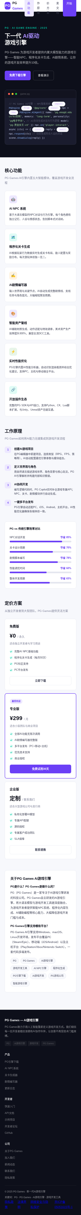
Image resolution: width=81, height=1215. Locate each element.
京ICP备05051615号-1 (63, 1204)
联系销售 (40, 849)
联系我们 (10, 1170)
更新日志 (10, 1088)
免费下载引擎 (17, 75)
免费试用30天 (40, 768)
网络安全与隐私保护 (39, 1204)
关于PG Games (14, 1151)
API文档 (9, 1113)
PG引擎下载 (12, 1061)
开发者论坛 (11, 1126)
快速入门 (10, 1106)
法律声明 (21, 1204)
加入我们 (10, 1157)
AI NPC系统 (11, 1068)
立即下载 (40, 680)
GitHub (9, 1132)
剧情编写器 (11, 1081)
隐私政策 (10, 1177)
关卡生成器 (11, 1075)
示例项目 (10, 1119)
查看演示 (43, 75)
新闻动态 (10, 1164)
